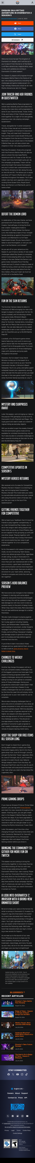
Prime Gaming (25, 808)
